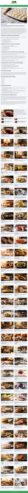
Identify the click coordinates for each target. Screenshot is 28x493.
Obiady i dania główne (4, 24)
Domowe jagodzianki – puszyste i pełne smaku (7, 233)
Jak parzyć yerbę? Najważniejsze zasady (20, 160)
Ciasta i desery (3, 208)
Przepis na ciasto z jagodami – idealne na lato (7, 402)
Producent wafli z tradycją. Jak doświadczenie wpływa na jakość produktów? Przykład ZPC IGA (7, 246)
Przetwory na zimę (3, 269)
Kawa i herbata (16, 159)
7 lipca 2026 (3, 476)
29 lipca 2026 (16, 210)
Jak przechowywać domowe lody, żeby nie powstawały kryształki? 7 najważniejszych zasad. (20, 198)
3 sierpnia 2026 (17, 149)
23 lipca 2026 (3, 295)
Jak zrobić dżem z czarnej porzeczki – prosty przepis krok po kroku (8, 119)
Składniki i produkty (3, 474)
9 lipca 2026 (3, 452)
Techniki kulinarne (3, 220)
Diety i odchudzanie (17, 486)
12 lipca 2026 (3, 416)
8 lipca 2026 (3, 464)
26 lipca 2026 (16, 247)
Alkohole (16, 171)
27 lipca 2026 (3, 247)
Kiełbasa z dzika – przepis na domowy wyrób (20, 450)
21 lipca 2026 (16, 308)
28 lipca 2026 (3, 234)
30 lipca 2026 (3, 198)
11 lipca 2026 (3, 428)
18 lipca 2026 (3, 344)
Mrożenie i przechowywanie (18, 208)
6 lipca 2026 (3, 488)
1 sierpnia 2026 (3, 186)
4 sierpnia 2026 (17, 137)
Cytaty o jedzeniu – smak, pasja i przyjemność (7, 487)
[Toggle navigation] (2, 6)
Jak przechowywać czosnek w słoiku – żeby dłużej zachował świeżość (20, 209)
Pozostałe (16, 438)
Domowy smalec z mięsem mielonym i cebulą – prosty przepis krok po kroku (21, 415)
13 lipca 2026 (3, 403)
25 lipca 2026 (16, 259)
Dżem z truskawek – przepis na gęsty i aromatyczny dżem (20, 258)
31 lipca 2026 (16, 186)
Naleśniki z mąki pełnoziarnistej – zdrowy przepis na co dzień (22, 121)
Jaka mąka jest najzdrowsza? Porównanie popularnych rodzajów (6, 475)
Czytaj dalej (16, 116)
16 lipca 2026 (16, 367)
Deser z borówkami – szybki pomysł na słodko (21, 366)
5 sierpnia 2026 (3, 136)
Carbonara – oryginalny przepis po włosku (6, 294)
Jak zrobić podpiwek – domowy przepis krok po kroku (8, 121)
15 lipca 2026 (3, 380)
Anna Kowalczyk (7, 136)
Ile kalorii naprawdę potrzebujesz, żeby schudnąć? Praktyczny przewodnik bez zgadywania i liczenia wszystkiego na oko (20, 488)
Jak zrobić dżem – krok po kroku (22, 118)
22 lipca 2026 (3, 308)
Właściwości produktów (4, 171)
